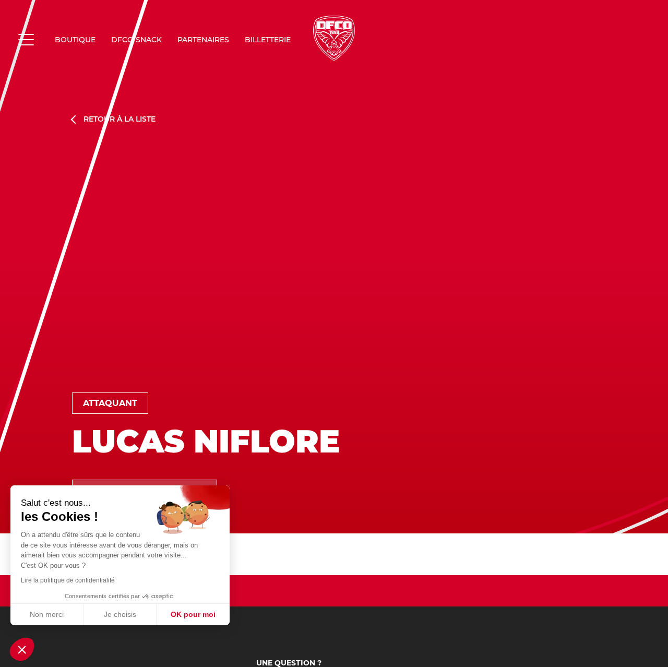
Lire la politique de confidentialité (68, 580)
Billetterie (268, 39)
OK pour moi (193, 614)
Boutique (75, 39)
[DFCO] (334, 38)
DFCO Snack (136, 39)
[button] (21, 649)
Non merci (47, 614)
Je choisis (120, 614)
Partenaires (203, 39)
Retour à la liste (120, 119)
